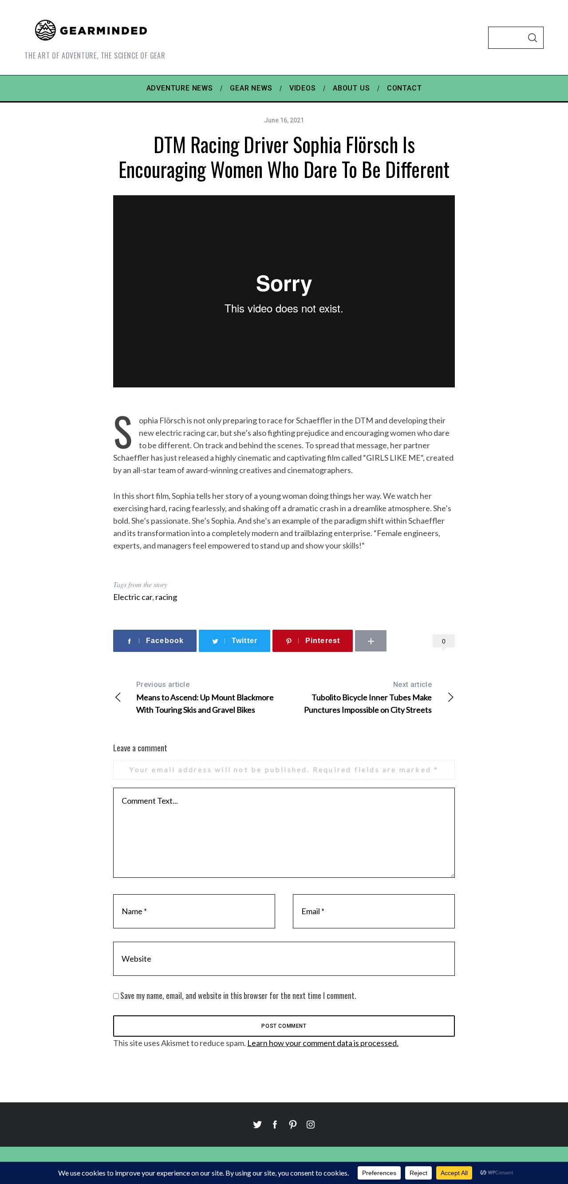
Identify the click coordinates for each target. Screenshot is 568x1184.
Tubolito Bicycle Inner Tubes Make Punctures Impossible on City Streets (368, 697)
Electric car (132, 597)
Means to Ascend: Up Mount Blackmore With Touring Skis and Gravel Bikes (205, 697)
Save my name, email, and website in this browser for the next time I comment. (238, 995)
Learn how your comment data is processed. (322, 1043)
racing (166, 597)
